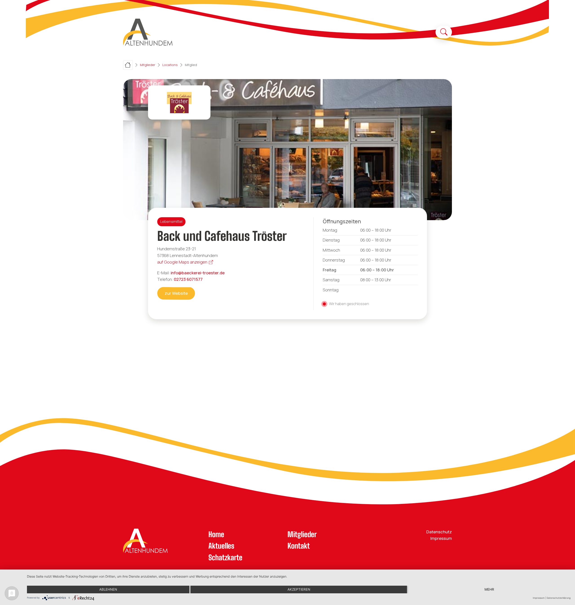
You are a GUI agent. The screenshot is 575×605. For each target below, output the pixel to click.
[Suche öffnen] (444, 32)
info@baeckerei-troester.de (198, 273)
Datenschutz (439, 532)
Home (216, 534)
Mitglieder (302, 534)
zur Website (176, 293)
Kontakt (299, 545)
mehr (489, 589)
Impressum (441, 538)
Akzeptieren (299, 589)
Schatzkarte (225, 557)
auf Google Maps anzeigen (182, 262)
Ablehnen (108, 589)
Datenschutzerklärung (559, 597)
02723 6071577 (188, 279)
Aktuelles (221, 545)
